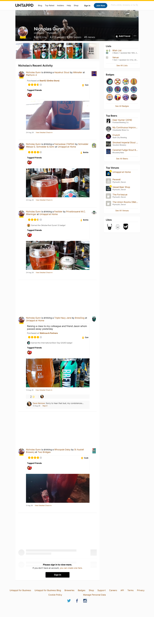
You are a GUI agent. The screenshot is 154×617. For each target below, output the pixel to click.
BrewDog (79, 318)
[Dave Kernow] (42, 396)
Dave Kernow (39, 403)
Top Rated (49, 5)
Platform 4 (31, 75)
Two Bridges (44, 452)
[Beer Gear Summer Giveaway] (109, 97)
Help (69, 5)
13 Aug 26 (29, 390)
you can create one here (71, 568)
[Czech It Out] (117, 97)
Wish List (117, 50)
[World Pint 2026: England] (134, 90)
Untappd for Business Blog (48, 590)
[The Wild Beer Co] (109, 227)
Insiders (60, 5)
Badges (81, 590)
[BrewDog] (125, 227)
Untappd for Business (20, 590)
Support (101, 590)
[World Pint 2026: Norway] (109, 90)
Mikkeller (77, 72)
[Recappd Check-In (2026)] (125, 82)
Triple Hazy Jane (62, 318)
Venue (115, 57)
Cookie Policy (55, 595)
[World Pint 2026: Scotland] (125, 90)
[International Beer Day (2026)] (109, 82)
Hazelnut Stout (61, 72)
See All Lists (122, 65)
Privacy (140, 590)
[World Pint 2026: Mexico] (117, 90)
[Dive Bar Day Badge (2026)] (134, 82)
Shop (76, 5)
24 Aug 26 (30, 132)
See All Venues (122, 210)
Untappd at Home (67, 146)
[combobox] (124, 5)
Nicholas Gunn (33, 72)
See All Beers (122, 158)
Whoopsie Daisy (62, 449)
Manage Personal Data (94, 595)
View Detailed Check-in (44, 132)
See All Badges (122, 106)
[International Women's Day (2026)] (125, 97)
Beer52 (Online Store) (49, 80)
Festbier (58, 211)
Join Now (100, 5)
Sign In (87, 5)
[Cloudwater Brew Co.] (117, 227)
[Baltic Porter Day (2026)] (134, 97)
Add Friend (124, 36)
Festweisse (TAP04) (64, 144)
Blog (40, 5)
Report (45, 406)
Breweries (69, 590)
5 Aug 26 (29, 505)
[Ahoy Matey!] (117, 82)
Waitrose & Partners (49, 333)
